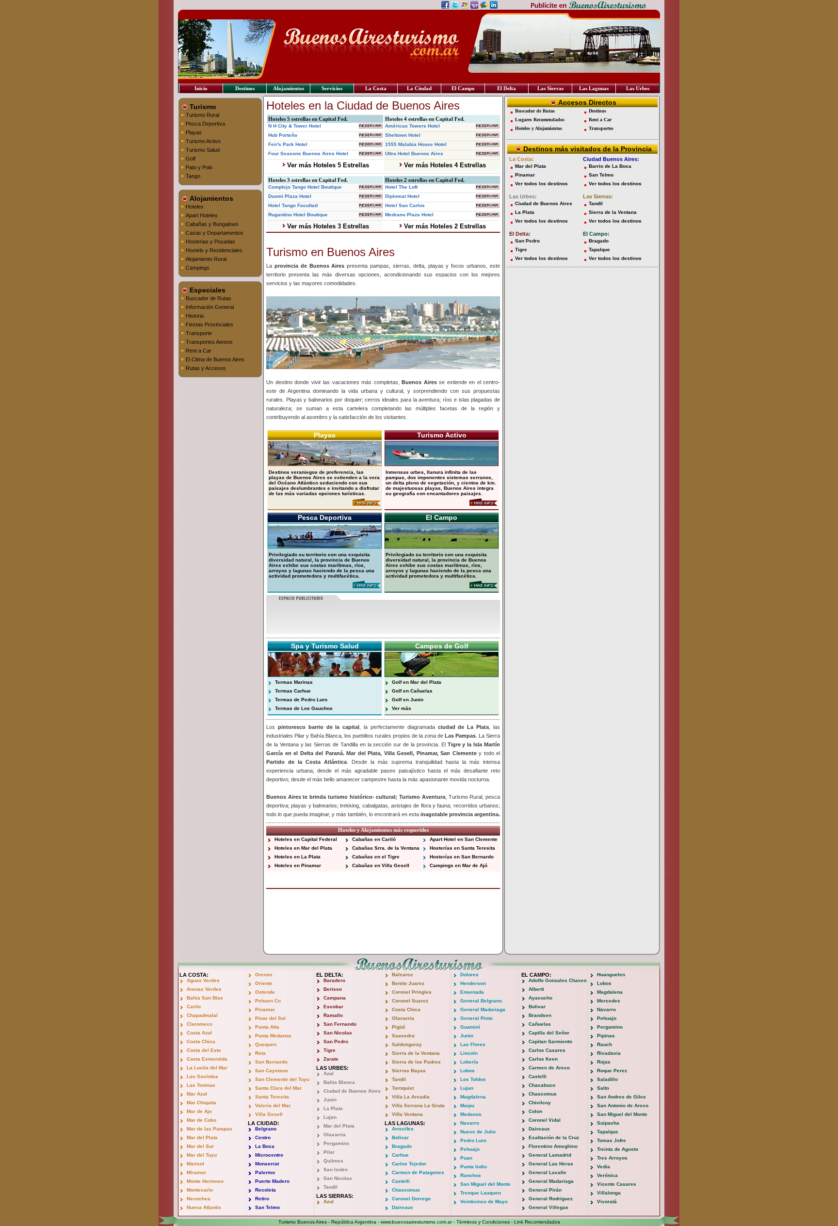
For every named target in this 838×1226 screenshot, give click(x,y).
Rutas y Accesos (206, 368)
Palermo (265, 1172)
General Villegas (548, 1207)
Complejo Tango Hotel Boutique (305, 187)
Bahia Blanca (339, 1082)
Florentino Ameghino (553, 1146)
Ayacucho (540, 997)
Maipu (467, 1105)
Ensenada (472, 992)
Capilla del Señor (549, 1032)
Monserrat (267, 1163)
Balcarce (402, 974)
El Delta (506, 88)
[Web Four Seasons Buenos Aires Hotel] (370, 153)
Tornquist (403, 1088)
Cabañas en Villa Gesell (380, 865)
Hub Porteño (282, 135)
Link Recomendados (537, 1222)
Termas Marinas (294, 682)
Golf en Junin (407, 699)
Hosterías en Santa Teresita (462, 848)
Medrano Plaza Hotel (409, 214)
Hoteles (195, 207)
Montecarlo (200, 1190)
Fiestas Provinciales (209, 324)
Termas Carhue (293, 691)
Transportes (601, 128)
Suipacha (608, 1123)
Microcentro (269, 1155)
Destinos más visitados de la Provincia (586, 149)
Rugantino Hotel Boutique (298, 214)
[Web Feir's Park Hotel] (370, 144)
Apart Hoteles (202, 215)
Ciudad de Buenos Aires (543, 203)
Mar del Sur (200, 1146)
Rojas (604, 1062)
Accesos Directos (586, 102)
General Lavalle (547, 1172)
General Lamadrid (550, 1155)
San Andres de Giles (621, 1096)
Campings (198, 268)
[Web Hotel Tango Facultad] (370, 205)
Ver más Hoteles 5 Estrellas (327, 165)
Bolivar (400, 1137)
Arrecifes (403, 1128)
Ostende (265, 992)
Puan (466, 1158)
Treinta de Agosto (617, 1149)
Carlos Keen (543, 1059)
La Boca (264, 1146)
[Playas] (325, 463)
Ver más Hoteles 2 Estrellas (444, 226)
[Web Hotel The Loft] (487, 187)
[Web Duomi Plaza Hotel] (370, 196)
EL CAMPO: (536, 975)
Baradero (334, 980)
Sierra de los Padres (416, 1062)
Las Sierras (550, 88)
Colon (535, 1111)
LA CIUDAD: (263, 1123)
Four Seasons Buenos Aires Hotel (308, 153)
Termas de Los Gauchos (304, 708)
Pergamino (336, 1143)
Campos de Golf (441, 646)
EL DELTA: (329, 975)
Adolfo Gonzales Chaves (558, 980)
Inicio (201, 88)
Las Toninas (201, 1085)
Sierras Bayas (409, 1070)
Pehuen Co (268, 1000)
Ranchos (470, 1175)
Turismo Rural (202, 115)
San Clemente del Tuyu (282, 1079)
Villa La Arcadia (411, 1096)
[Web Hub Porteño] (370, 135)
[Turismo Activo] (442, 463)
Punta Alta (267, 1027)
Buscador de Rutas (208, 298)
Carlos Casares (547, 1050)
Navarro (469, 1123)
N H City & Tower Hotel (294, 126)
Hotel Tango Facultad (293, 205)
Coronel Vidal (545, 1120)
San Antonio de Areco (622, 1105)
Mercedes (608, 1000)
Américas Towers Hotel (412, 126)
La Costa (376, 88)
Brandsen (540, 1015)
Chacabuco (542, 1085)
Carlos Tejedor (409, 1163)
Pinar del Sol (270, 1018)
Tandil (596, 203)
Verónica (607, 1175)
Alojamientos (288, 88)
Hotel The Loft (401, 187)
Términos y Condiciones (483, 1222)
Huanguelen (611, 974)
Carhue (400, 1155)
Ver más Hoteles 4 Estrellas (444, 165)
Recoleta (265, 1190)
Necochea (198, 1198)
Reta (260, 1053)
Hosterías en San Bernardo (462, 856)
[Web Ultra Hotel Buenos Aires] (487, 153)
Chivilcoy (540, 1102)
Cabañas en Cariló (374, 839)
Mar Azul (197, 1094)
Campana (334, 997)
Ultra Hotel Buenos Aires (414, 153)
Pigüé (398, 1027)
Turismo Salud (203, 150)
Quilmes (333, 1160)
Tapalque (599, 249)
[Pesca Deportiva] (325, 546)
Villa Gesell (269, 1114)
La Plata (524, 212)
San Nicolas (337, 1032)
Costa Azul (199, 1032)
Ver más (401, 708)
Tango (193, 176)
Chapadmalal (202, 1015)
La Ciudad (419, 88)
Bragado (599, 240)
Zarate (330, 1059)
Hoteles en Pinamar (297, 865)
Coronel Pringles (412, 992)
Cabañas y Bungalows (212, 224)
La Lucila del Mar (207, 1067)
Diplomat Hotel (402, 196)
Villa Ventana (407, 1114)
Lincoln (469, 1053)
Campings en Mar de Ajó (458, 865)
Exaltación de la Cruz (554, 1137)
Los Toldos (473, 1079)
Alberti (536, 989)
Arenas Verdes (204, 989)
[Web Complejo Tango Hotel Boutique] (370, 187)
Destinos (245, 88)
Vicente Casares (616, 1184)
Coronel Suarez (410, 1000)
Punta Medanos (273, 1035)
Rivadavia (609, 1053)
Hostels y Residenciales (214, 250)
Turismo (202, 107)
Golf (190, 158)
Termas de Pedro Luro (301, 699)
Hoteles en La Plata (297, 856)
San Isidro (335, 1169)
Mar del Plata (530, 166)
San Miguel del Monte (485, 1184)
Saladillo (607, 1079)
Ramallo (333, 1015)
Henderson (473, 983)
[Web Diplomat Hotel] (487, 196)
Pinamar (525, 174)
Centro (263, 1137)
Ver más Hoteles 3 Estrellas (327, 226)
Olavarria (334, 1134)
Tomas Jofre (611, 1140)
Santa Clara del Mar (278, 1088)
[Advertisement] (383, 905)
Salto (603, 1088)
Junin (330, 1099)
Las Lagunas (594, 88)
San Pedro (527, 240)
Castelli (401, 1181)
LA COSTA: (194, 975)
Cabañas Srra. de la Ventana (385, 848)
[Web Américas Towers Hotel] (487, 126)
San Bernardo (271, 1062)
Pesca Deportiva (205, 124)
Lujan (330, 1117)
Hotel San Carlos (405, 205)
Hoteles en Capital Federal (305, 839)
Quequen (265, 1044)
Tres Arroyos (612, 1158)
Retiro (262, 1198)
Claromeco (199, 1024)
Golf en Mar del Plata (416, 682)
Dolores (469, 974)
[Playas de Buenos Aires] (367, 504)
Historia (195, 316)
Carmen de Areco (549, 1067)
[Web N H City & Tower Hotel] (370, 126)
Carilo (194, 1006)
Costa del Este (204, 1050)
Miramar (196, 1172)
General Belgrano (481, 1000)
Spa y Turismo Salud (325, 646)
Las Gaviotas (202, 1076)
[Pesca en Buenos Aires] (367, 586)
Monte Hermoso (205, 1181)
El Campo (463, 88)
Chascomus (406, 1190)
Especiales (207, 290)
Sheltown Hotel (402, 135)
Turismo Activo (203, 141)
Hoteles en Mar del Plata (303, 848)
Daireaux (402, 1207)
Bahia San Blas (205, 997)
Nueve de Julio (478, 1131)
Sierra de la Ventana (613, 212)
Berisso (332, 989)
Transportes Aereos (209, 342)
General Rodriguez (551, 1198)
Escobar (333, 1006)
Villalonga (609, 1192)
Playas (194, 132)
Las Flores (472, 1044)
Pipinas (606, 1035)
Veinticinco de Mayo (484, 1201)
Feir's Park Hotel (287, 144)
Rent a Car (198, 351)
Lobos (467, 1070)
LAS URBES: (332, 1068)
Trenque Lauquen (480, 1192)
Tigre (521, 249)
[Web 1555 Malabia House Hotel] (487, 144)
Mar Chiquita (201, 1102)
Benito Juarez (408, 983)
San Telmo (601, 174)
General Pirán (545, 1190)
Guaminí (470, 1027)
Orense (264, 974)
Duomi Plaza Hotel (289, 196)
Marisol (195, 1163)
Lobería (469, 1062)
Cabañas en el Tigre (376, 856)
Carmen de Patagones (418, 1172)
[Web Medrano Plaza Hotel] (487, 214)
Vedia (603, 1166)
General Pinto (476, 1018)
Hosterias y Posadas (210, 241)
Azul (328, 1073)
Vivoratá (607, 1201)
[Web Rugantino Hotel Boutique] (370, 214)
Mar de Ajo (199, 1111)
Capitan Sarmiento (550, 1041)
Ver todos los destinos (541, 183)
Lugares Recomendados (539, 119)
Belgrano (265, 1128)
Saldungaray (407, 1044)
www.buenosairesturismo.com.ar (416, 1222)
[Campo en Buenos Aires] (483, 586)
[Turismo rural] (442, 546)
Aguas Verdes (203, 980)
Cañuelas (540, 1024)
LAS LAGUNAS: (405, 1123)
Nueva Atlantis (204, 1207)
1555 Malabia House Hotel (416, 144)
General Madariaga (482, 1009)
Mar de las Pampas (209, 1128)
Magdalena (473, 1096)
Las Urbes (637, 88)
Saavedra (403, 1035)
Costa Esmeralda (207, 1059)
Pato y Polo (199, 167)
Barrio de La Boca (610, 166)
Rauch (604, 1044)
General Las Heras (551, 1163)
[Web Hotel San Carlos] (487, 205)
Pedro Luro (473, 1140)
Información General (210, 307)
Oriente (264, 983)
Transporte (199, 333)
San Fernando (339, 1024)
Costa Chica (201, 1041)
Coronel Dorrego (411, 1198)
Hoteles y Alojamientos (538, 128)
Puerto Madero (272, 1181)
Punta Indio (473, 1166)
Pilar (329, 1152)
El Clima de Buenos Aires (215, 359)
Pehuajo (470, 1149)
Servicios (332, 88)
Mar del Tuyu (202, 1155)
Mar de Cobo (201, 1120)
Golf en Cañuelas (412, 691)
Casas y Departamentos (214, 233)
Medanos (471, 1114)
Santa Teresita (272, 1096)
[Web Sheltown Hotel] (487, 135)
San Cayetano (271, 1070)
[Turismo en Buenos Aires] (483, 504)
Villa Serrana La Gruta (418, 1105)
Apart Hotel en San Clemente (464, 839)
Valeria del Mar (272, 1105)
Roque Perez (612, 1070)
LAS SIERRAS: (335, 1196)
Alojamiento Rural (206, 259)
